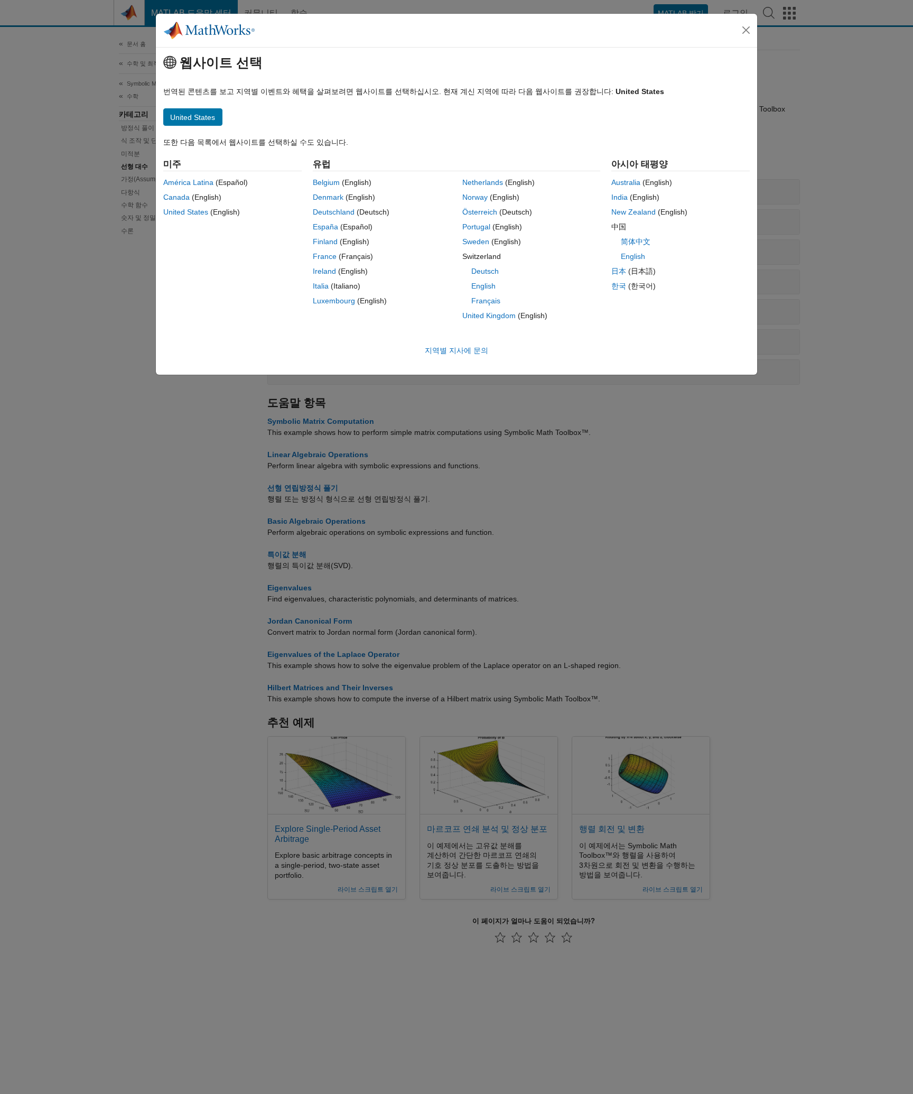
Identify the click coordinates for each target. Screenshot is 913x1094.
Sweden (475, 241)
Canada (176, 197)
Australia (625, 182)
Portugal (476, 226)
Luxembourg (334, 300)
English (483, 286)
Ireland (324, 271)
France (325, 256)
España (325, 226)
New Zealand (633, 212)
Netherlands (482, 182)
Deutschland (334, 212)
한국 (618, 286)
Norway (475, 197)
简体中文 (635, 241)
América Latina (188, 182)
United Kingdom (489, 315)
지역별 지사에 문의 (456, 350)
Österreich (479, 212)
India (619, 197)
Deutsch (485, 271)
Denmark (328, 197)
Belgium (326, 182)
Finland (325, 241)
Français (485, 300)
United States (185, 212)
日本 (618, 271)
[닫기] (746, 30)
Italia (321, 286)
